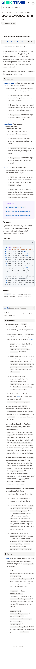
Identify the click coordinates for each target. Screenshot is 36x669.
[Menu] (33, 2)
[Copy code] (32, 242)
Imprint (15, 646)
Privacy (21, 646)
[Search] (29, 2)
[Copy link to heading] (2, 222)
